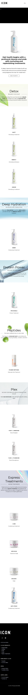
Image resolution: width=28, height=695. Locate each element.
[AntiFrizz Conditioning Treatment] (14, 599)
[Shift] (14, 125)
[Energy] (14, 153)
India (3, 650)
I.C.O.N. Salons (5, 677)
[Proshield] (14, 304)
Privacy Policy (5, 668)
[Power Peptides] (14, 363)
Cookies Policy (5, 669)
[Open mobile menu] (25, 3)
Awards (3, 661)
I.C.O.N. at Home (4, 642)
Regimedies (4, 647)
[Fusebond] (14, 451)
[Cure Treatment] (14, 517)
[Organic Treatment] (14, 572)
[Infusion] (14, 544)
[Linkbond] (14, 423)
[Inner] (14, 241)
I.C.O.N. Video (5, 662)
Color (3, 652)
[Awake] (14, 180)
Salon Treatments (6, 653)
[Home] (4, 3)
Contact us (4, 678)
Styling (3, 649)
